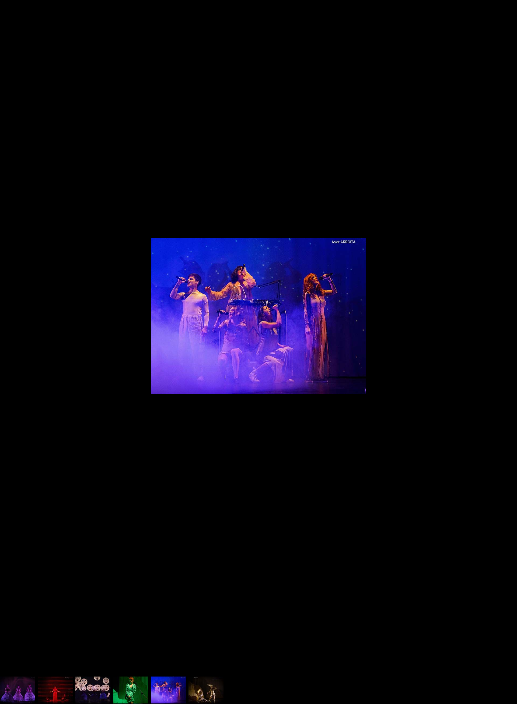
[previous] (9, 344)
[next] (507, 344)
